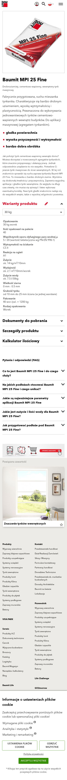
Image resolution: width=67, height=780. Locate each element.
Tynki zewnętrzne (10, 572)
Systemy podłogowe (11, 600)
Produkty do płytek (11, 595)
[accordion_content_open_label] (34, 321)
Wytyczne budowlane (12, 647)
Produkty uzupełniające (13, 558)
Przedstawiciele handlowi (46, 549)
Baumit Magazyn (10, 666)
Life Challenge (42, 678)
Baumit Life (8, 685)
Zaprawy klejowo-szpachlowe (16, 553)
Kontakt (39, 544)
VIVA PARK (7, 619)
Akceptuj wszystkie (33, 761)
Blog (4, 675)
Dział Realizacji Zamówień (46, 553)
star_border (61, 525)
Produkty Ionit (9, 577)
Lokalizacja (40, 594)
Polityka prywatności (34, 754)
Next (64, 497)
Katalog (6, 657)
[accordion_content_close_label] (34, 204)
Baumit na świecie (43, 589)
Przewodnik (40, 603)
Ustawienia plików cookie (19, 745)
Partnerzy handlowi (44, 567)
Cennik (5, 643)
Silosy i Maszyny (42, 558)
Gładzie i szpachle (10, 586)
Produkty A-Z (8, 633)
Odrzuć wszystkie (52, 745)
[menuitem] (36, 4)
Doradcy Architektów (44, 584)
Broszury (6, 652)
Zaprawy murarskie (11, 605)
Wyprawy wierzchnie (12, 549)
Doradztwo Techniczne (45, 572)
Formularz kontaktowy (45, 563)
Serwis (5, 629)
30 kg (8, 212)
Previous (3, 497)
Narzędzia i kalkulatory (12, 671)
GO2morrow (41, 688)
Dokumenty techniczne (13, 638)
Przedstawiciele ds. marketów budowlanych (48, 578)
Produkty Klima (9, 581)
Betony (5, 609)
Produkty (6, 544)
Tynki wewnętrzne (10, 591)
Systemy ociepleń (10, 563)
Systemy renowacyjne (12, 567)
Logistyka (6, 661)
